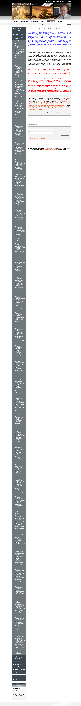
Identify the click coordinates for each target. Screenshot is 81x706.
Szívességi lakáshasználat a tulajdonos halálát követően (20, 506)
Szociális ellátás (19, 82)
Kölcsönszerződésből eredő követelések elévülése (20, 342)
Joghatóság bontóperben (19, 653)
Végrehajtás (19, 55)
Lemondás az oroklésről (19, 260)
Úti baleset (18, 390)
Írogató (16, 679)
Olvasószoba (51, 21)
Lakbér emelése (19, 556)
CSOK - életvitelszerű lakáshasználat (19, 387)
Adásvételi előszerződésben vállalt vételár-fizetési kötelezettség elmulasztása (20, 419)
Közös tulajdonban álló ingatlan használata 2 (20, 98)
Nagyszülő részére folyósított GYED (20, 645)
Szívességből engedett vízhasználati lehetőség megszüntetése (19, 474)
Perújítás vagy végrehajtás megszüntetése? (19, 59)
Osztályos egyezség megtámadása (20, 62)
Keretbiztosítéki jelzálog (19, 87)
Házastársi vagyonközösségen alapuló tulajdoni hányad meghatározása (20, 545)
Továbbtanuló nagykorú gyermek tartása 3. (20, 143)
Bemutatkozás (24, 21)
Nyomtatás (68, 1)
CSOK (17, 464)
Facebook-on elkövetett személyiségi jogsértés (19, 314)
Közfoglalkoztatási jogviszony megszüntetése (20, 193)
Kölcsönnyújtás (19, 84)
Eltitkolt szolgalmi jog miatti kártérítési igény (20, 649)
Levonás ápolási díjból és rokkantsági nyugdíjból (19, 357)
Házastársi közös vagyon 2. (20, 510)
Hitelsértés (18, 43)
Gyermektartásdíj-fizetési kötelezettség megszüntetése (20, 352)
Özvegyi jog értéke (20, 521)
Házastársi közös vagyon (20, 179)
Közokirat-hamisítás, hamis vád (19, 182)
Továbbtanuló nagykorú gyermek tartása (20, 46)
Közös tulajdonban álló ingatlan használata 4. (20, 293)
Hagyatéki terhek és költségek (20, 263)
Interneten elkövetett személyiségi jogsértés (19, 67)
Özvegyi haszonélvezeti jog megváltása (20, 266)
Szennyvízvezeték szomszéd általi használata (20, 587)
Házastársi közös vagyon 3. (20, 554)
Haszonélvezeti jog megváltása (20, 574)
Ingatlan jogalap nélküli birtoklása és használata (20, 337)
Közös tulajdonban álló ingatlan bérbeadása (20, 529)
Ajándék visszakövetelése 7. (20, 630)
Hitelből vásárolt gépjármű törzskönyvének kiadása (19, 347)
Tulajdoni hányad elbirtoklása (20, 309)
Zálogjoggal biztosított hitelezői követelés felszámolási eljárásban (20, 202)
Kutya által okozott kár (20, 405)
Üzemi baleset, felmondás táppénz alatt (20, 534)
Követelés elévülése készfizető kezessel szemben (20, 298)
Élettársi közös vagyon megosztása (20, 79)
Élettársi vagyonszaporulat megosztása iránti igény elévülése (20, 412)
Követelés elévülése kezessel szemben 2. (20, 489)
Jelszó (30, 131)
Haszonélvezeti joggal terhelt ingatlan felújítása (20, 218)
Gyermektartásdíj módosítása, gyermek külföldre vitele (20, 383)
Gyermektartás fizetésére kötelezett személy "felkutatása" (20, 248)
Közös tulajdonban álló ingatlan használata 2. (20, 227)
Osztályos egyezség (20, 176)
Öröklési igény (19, 447)
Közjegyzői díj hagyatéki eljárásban (19, 601)
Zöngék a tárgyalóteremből (18, 673)
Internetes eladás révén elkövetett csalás (20, 223)
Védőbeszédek (18, 28)
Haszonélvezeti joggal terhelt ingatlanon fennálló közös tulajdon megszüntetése (20, 163)
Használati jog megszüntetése (19, 597)
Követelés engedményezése (20, 189)
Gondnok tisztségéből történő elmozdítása (20, 626)
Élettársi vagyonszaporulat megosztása (20, 197)
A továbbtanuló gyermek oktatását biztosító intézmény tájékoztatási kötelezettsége (20, 565)
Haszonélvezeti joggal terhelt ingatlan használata (20, 288)
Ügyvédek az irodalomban (17, 676)
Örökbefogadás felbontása (19, 281)
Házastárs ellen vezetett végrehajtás (20, 435)
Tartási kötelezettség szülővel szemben (20, 622)
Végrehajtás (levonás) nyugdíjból (19, 559)
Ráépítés (18, 392)
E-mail (30, 128)
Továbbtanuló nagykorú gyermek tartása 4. (20, 333)
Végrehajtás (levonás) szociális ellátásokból (20, 256)
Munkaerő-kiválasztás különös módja (20, 90)
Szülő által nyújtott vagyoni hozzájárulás (20, 240)
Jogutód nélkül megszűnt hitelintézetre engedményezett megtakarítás (19, 209)
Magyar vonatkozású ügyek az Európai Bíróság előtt (19, 657)
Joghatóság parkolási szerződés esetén (20, 570)
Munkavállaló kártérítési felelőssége (19, 378)
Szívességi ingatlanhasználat (20, 306)
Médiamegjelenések (19, 34)
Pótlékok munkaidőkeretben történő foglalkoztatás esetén (20, 324)
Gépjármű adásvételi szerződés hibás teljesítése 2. (19, 539)
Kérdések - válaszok (31, 24)
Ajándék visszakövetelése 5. (20, 424)
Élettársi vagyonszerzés (19, 368)
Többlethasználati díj (20, 109)
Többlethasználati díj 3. (20, 493)
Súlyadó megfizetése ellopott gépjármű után (20, 76)
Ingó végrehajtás (19, 117)
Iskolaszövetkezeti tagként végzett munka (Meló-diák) (20, 318)
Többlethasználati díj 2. (20, 186)
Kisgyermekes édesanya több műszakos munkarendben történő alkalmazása (19, 429)
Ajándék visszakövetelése (20, 94)
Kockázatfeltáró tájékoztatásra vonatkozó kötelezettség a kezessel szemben (20, 613)
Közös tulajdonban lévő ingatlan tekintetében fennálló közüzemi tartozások (20, 480)
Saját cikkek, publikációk (17, 31)
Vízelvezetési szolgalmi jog (19, 524)
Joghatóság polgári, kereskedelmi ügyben (20, 214)
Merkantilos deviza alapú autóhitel (20, 252)
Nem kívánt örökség (20, 49)
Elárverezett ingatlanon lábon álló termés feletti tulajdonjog (20, 468)
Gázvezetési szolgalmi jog (19, 139)
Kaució (17, 159)
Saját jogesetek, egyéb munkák (20, 38)
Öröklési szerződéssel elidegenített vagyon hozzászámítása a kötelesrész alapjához (20, 171)
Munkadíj (43, 21)
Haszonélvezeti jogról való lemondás (19, 453)
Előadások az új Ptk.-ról (20, 669)
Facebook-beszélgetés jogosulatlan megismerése (19, 271)
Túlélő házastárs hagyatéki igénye (20, 636)
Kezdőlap (15, 21)
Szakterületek (34, 21)
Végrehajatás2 (19, 119)
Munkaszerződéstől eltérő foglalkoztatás (20, 231)
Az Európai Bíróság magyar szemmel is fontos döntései (19, 665)
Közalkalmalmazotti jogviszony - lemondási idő (20, 501)
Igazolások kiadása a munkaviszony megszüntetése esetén (20, 155)
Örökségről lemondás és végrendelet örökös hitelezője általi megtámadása (20, 582)
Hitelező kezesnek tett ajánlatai (20, 365)
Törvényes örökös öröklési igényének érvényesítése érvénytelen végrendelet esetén (20, 606)
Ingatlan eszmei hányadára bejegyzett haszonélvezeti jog (20, 276)
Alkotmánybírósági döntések (19, 661)
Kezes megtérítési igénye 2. (20, 450)
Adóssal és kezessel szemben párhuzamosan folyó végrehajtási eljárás (20, 592)
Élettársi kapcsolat (20, 633)
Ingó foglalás (19, 513)
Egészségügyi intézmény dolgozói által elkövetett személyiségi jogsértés (20, 397)
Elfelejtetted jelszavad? (41, 138)
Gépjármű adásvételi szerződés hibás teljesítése (19, 235)
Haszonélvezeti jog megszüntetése (20, 408)
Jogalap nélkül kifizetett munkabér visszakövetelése (20, 102)
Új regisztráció (32, 138)
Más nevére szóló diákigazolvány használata (20, 126)
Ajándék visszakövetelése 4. (20, 402)
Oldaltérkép (56, 1)
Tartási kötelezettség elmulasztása (19, 147)
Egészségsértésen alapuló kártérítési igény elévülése (20, 618)
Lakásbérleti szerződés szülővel (20, 371)
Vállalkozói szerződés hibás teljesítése (19, 130)
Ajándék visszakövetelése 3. (20, 362)
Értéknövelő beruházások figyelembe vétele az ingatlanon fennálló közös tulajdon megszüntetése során (20, 441)
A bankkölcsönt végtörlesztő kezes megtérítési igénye (20, 458)
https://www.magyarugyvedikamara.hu (50, 149)
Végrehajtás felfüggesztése (19, 374)
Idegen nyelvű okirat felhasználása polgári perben (20, 550)
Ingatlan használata (20, 526)
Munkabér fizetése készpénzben (20, 151)
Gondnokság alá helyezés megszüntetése (19, 302)
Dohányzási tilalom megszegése (20, 461)
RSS (63, 1)
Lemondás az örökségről (19, 106)
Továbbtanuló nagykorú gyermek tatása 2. (20, 284)
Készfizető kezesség (18, 112)
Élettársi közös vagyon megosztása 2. (20, 485)
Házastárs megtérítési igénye (20, 516)
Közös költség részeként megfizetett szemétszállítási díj (20, 135)
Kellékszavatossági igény (20, 244)
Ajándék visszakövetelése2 (20, 122)
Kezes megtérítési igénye (20, 115)
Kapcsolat (59, 21)
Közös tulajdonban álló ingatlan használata (20, 52)
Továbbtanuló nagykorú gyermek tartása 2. (20, 71)
